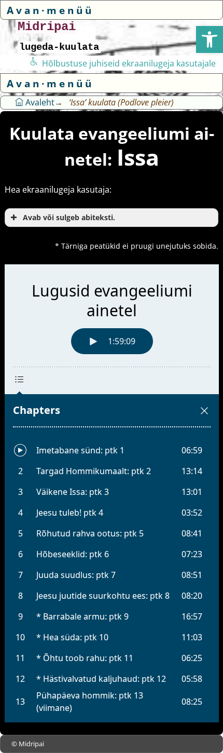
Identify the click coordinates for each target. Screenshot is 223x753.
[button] (209, 39)
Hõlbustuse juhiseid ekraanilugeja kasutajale (129, 63)
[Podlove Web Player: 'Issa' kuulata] (112, 493)
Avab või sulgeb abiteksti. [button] (69, 217)
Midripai (47, 27)
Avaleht (38, 102)
